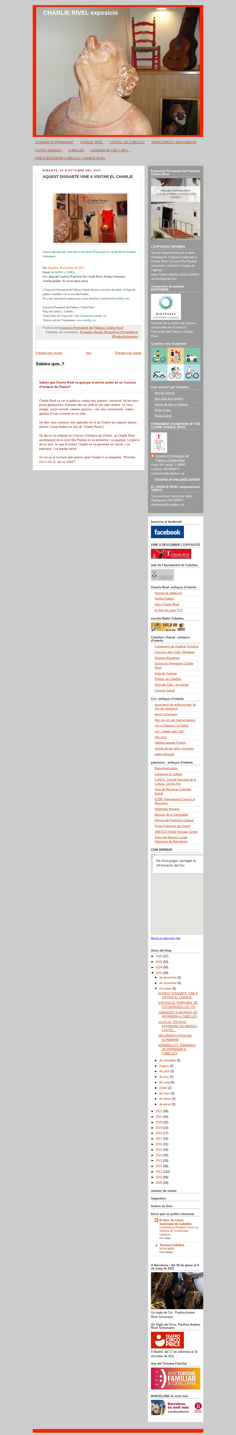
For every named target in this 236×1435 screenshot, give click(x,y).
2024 (159, 967)
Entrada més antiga (128, 353)
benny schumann (166, 714)
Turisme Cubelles (171, 1245)
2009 (159, 1182)
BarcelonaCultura (166, 768)
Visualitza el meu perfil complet (177, 479)
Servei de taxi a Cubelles (171, 404)
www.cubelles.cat (85, 320)
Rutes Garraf (163, 415)
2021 (159, 1116)
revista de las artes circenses (174, 748)
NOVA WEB (166, 1248)
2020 (159, 1122)
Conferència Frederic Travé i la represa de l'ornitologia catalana (178, 1231)
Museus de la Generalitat (171, 814)
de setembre (168, 1060)
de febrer (165, 1098)
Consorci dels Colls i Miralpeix (175, 652)
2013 (159, 1160)
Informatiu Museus (167, 809)
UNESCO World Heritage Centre (176, 832)
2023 (159, 973)
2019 (159, 1128)
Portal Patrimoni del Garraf (172, 826)
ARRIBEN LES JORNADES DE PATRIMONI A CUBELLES (177, 1049)
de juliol (164, 1071)
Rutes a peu (163, 410)
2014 (159, 1155)
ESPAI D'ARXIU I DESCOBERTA (174, 142)
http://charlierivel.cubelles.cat (90, 315)
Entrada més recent (49, 353)
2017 (159, 1138)
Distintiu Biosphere (167, 658)
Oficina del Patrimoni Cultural (174, 820)
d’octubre (165, 988)
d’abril (163, 1088)
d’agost (164, 1066)
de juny (164, 1077)
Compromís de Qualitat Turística (176, 646)
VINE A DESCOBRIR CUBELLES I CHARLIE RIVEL (70, 158)
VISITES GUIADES (48, 150)
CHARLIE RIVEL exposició (80, 12)
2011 (159, 1171)
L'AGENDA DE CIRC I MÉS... (110, 150)
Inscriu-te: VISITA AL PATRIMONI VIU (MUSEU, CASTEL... (178, 1026)
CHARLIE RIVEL (91, 142)
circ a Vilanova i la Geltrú (171, 725)
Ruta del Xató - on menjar (172, 684)
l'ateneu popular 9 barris (170, 742)
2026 (159, 956)
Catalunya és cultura (168, 774)
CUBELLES (76, 150)
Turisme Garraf (165, 690)
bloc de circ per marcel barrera (175, 720)
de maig (165, 1082)
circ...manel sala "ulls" (170, 731)
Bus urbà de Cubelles (169, 398)
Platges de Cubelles (168, 679)
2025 (159, 962)
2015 (159, 1149)
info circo (161, 737)
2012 (159, 1166)
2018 (159, 1133)
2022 (159, 1111)
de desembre (168, 977)
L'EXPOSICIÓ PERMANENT (54, 142)
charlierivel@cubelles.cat (114, 298)
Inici (88, 353)
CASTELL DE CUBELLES (127, 142)
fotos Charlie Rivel (167, 604)
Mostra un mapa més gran (165, 938)
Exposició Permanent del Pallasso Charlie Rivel (172, 458)
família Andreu (164, 598)
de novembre (168, 983)
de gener (165, 1104)
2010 (159, 1177)
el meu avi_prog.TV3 (168, 610)
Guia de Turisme (166, 673)
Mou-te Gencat (164, 393)
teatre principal (164, 754)
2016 (159, 1144)
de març (165, 1093)
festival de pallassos (168, 593)
